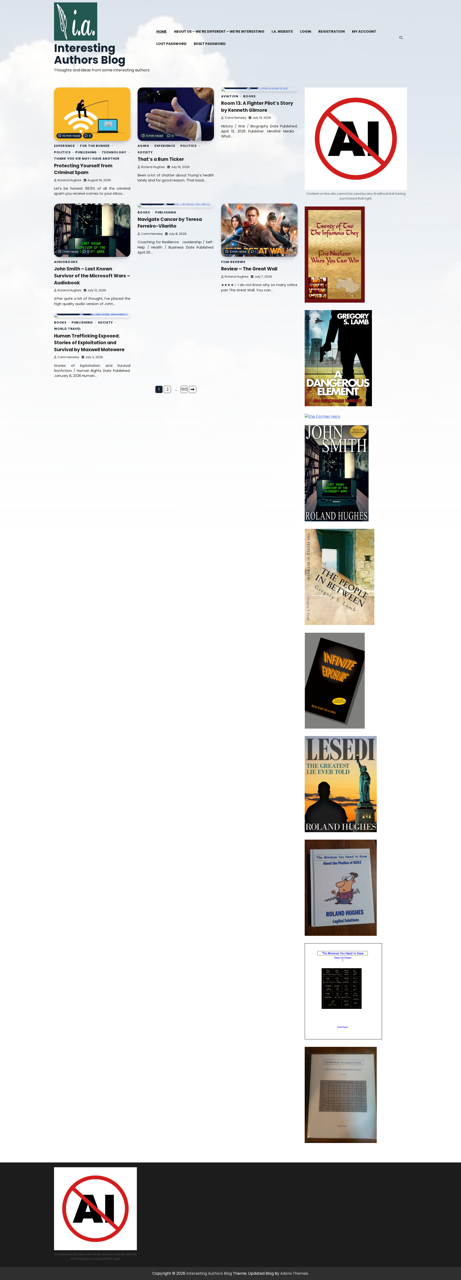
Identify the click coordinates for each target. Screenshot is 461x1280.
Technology (114, 152)
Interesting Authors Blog (90, 54)
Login (305, 31)
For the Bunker (95, 146)
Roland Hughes (69, 180)
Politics (62, 152)
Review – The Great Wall (249, 269)
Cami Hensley (235, 118)
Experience (64, 146)
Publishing (86, 152)
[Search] (401, 37)
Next (192, 389)
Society (145, 152)
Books (249, 96)
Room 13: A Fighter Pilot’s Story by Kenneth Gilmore (257, 106)
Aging (143, 146)
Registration (331, 31)
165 (184, 389)
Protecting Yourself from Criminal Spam (83, 169)
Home (161, 31)
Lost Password (171, 43)
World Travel (67, 329)
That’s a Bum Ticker (161, 159)
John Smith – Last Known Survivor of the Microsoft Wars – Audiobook (92, 276)
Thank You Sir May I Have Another (87, 158)
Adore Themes (294, 1273)
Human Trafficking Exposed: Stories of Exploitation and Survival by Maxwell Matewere (89, 343)
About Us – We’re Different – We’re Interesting (219, 31)
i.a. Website (282, 31)
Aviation (229, 96)
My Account (364, 31)
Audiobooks (66, 262)
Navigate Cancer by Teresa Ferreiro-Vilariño (170, 223)
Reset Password (210, 43)
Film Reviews (233, 262)
